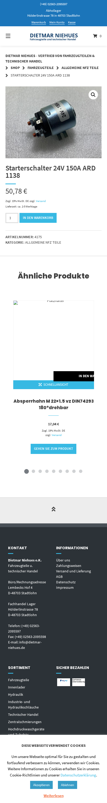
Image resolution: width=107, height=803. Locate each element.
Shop (15, 67)
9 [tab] (80, 471)
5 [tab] (53, 471)
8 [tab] (73, 471)
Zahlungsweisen (68, 565)
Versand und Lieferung (73, 571)
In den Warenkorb (38, 218)
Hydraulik (15, 694)
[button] (93, 94)
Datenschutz (66, 582)
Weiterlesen (54, 795)
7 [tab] (67, 471)
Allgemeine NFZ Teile (80, 67)
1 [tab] (26, 471)
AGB (59, 576)
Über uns (63, 560)
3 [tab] (40, 471)
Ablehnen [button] (67, 785)
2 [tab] (33, 471)
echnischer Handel (24, 714)
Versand (41, 201)
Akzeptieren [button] (41, 785)
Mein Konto (57, 22)
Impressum (65, 587)
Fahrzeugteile (41, 67)
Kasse (72, 22)
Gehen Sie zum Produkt (53, 449)
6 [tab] (60, 471)
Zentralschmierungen (25, 721)
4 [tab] (46, 471)
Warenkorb (38, 22)
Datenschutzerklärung (78, 775)
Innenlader (16, 687)
